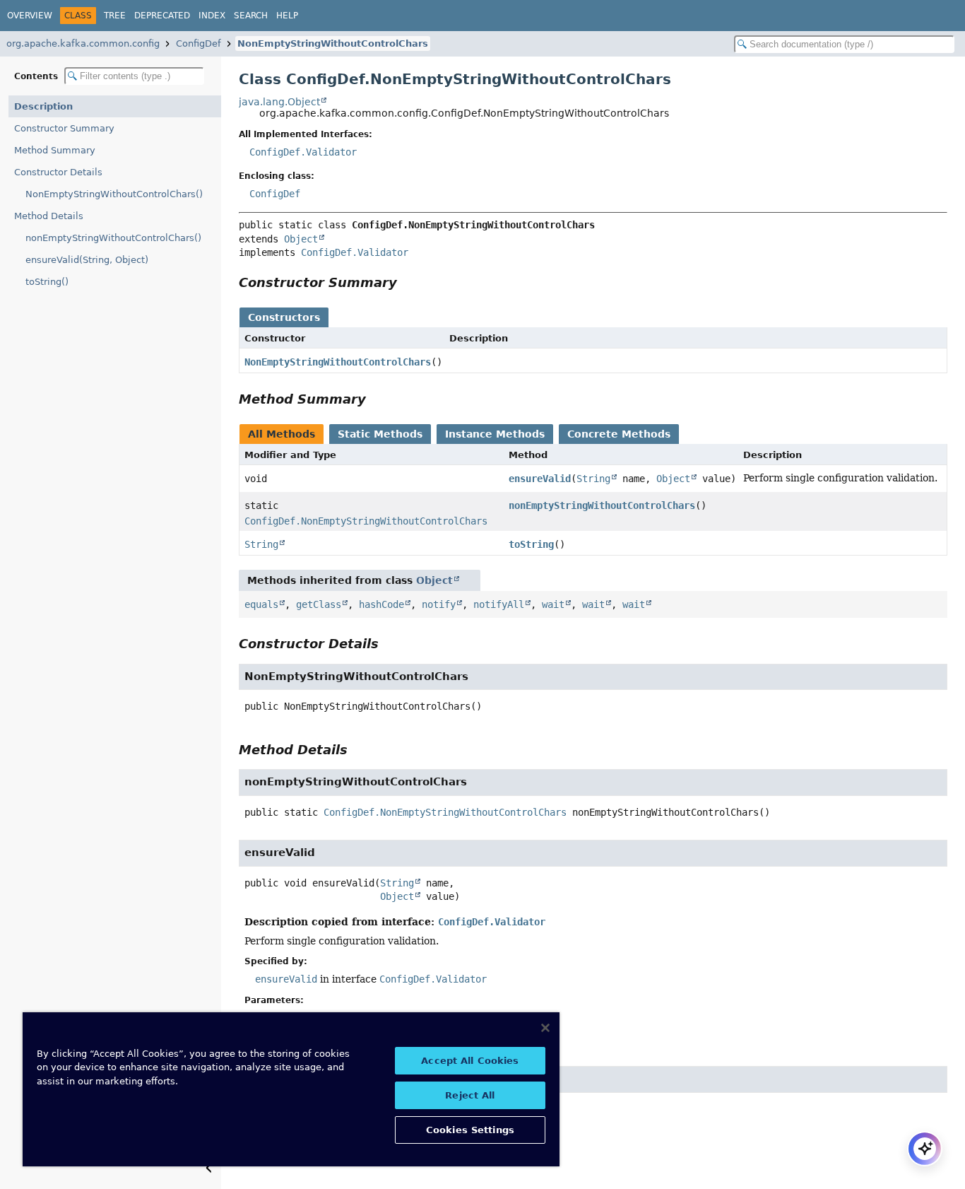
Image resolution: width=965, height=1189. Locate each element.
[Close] (545, 1028)
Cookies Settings (470, 1130)
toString (531, 544)
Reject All (470, 1095)
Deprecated (162, 15)
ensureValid (540, 478)
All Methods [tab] (281, 434)
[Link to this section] (407, 282)
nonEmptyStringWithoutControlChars (602, 505)
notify (439, 604)
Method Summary (54, 150)
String (593, 478)
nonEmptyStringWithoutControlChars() (113, 238)
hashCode (381, 604)
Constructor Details (58, 172)
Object (301, 239)
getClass (318, 604)
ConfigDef (198, 43)
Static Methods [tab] (380, 434)
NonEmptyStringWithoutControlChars (332, 43)
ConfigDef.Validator (303, 152)
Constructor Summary (64, 128)
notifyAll (498, 604)
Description (43, 106)
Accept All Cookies (470, 1060)
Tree (115, 15)
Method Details (48, 216)
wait (553, 604)
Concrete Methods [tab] (618, 434)
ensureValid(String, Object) (86, 259)
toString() (47, 281)
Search (251, 15)
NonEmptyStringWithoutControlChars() (114, 194)
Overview (29, 15)
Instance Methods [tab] (495, 434)
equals (261, 604)
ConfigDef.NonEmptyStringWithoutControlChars (365, 521)
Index (212, 15)
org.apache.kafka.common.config (83, 43)
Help (287, 15)
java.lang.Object (279, 101)
